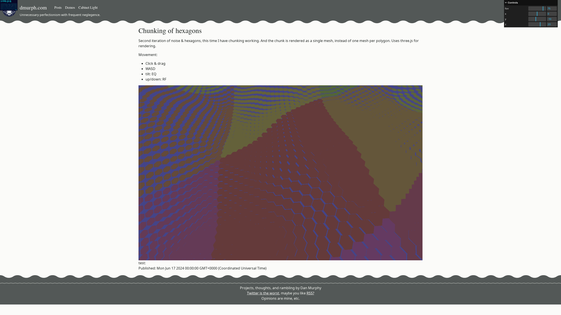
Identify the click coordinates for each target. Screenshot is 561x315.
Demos (70, 7)
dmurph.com (33, 7)
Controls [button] (513, 2)
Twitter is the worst (263, 293)
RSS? (310, 293)
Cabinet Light (88, 7)
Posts (58, 7)
